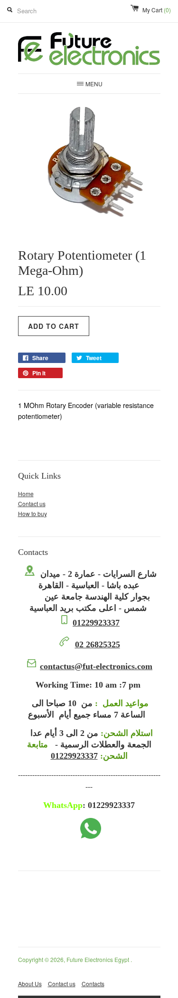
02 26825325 (97, 644)
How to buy (32, 513)
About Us (30, 984)
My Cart (156, 10)
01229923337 (96, 622)
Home (26, 494)
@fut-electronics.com (96, 666)
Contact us (32, 503)
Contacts (93, 984)
